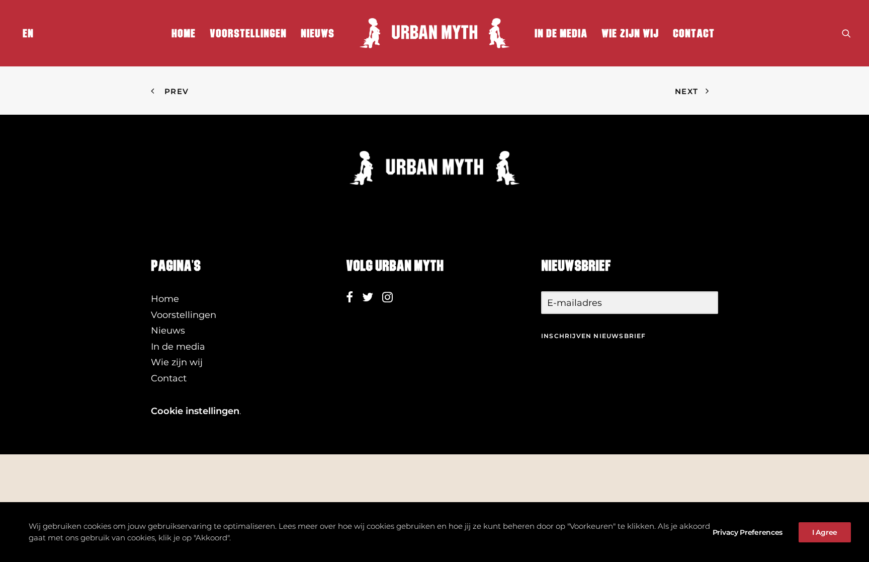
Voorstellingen (248, 33)
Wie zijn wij (630, 33)
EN (28, 33)
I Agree (824, 532)
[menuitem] (26, 33)
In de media (561, 33)
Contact (694, 33)
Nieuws (317, 33)
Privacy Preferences (748, 532)
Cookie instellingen (195, 411)
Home (183, 33)
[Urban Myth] (434, 33)
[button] (846, 33)
